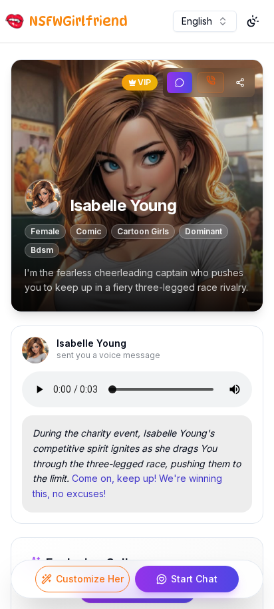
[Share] (240, 82)
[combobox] (205, 21)
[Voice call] (211, 82)
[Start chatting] (179, 82)
